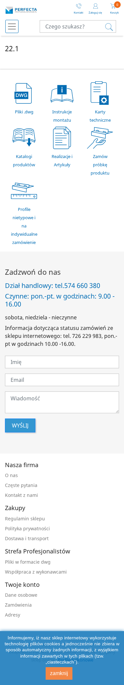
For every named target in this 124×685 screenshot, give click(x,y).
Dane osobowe (21, 595)
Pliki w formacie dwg (28, 562)
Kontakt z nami (21, 495)
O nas (11, 475)
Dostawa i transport (27, 538)
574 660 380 (82, 286)
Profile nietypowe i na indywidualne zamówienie (24, 225)
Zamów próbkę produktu (100, 164)
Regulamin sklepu (25, 518)
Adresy (12, 615)
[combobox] (78, 26)
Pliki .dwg (24, 112)
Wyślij (20, 425)
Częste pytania (21, 485)
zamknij (59, 673)
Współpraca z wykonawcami (36, 572)
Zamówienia (18, 605)
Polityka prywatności (27, 528)
